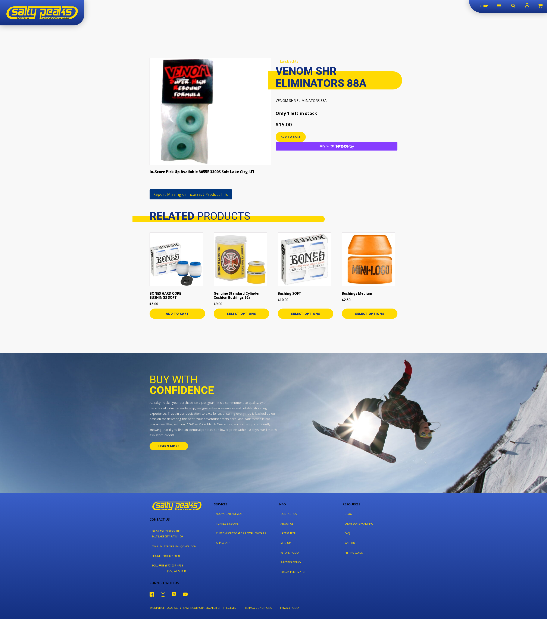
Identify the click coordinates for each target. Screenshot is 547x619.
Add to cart (291, 137)
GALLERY (350, 543)
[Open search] (513, 5)
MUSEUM (286, 543)
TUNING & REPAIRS (227, 523)
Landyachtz (289, 61)
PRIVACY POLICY (290, 608)
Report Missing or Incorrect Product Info (190, 194)
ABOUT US (287, 523)
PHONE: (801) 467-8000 (166, 556)
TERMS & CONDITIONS (258, 608)
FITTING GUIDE (354, 553)
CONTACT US (289, 514)
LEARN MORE (168, 446)
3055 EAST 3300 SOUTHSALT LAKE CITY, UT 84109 (167, 533)
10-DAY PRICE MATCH (293, 572)
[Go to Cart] (540, 6)
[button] (499, 5)
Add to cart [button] (177, 314)
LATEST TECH (288, 533)
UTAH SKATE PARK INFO (359, 523)
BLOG (348, 514)
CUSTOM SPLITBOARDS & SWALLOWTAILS (241, 533)
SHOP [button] (483, 6)
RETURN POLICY (290, 553)
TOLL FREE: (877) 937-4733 (167, 565)
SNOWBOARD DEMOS (229, 514)
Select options (241, 314)
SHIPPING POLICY (291, 562)
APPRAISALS (223, 543)
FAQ (347, 533)
